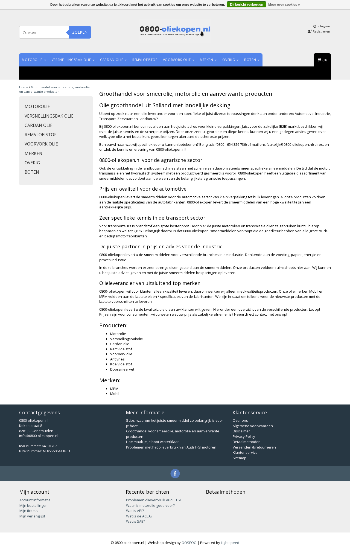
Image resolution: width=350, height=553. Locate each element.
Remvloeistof (145, 59)
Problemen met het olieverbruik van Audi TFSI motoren (171, 447)
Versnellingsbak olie (72, 59)
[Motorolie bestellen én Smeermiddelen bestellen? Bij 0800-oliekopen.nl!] (175, 31)
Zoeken (80, 32)
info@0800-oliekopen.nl (38, 435)
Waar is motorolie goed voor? (150, 505)
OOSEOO (189, 542)
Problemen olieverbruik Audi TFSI (153, 499)
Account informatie (35, 499)
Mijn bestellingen (33, 505)
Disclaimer (241, 431)
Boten (250, 59)
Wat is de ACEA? (139, 516)
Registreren (321, 31)
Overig (229, 59)
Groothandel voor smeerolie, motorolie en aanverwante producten (54, 89)
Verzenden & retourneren (254, 447)
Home (23, 87)
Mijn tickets (28, 510)
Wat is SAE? (135, 521)
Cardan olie (112, 59)
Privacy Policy (244, 436)
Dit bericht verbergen (246, 5)
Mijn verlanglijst (32, 516)
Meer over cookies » (284, 5)
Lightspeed (230, 542)
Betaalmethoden (247, 441)
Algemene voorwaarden (253, 425)
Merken (207, 59)
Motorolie (32, 59)
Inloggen (323, 26)
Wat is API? (135, 510)
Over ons (240, 420)
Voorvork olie (177, 59)
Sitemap (239, 457)
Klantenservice (245, 452)
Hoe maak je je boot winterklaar (152, 441)
